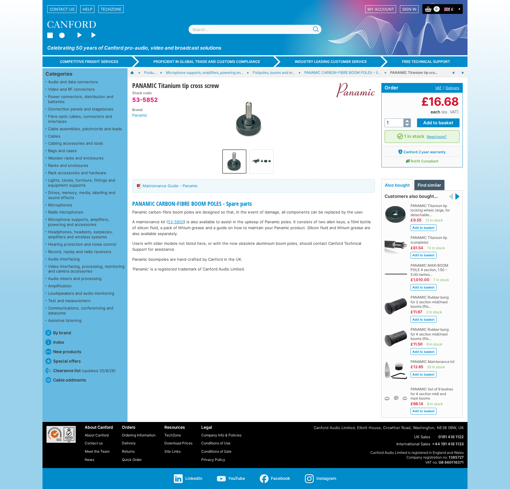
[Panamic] (353, 90)
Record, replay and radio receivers (79, 251)
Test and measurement (69, 300)
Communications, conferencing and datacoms (80, 310)
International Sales (413, 443)
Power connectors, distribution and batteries (80, 99)
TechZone (111, 9)
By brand (62, 332)
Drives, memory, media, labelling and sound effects (81, 195)
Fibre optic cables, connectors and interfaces (80, 119)
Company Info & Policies (221, 435)
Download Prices (178, 443)
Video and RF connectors (71, 89)
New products (67, 351)
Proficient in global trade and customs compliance (206, 61)
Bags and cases (62, 150)
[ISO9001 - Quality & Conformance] (61, 434)
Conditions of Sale (216, 451)
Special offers (67, 361)
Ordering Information (139, 435)
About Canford (97, 435)
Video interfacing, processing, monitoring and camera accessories (86, 269)
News (89, 459)
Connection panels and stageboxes (80, 109)
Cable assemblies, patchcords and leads (85, 128)
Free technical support (426, 61)
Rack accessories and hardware (77, 172)
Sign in (409, 9)
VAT (438, 88)
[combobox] (255, 29)
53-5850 (176, 221)
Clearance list (84, 370)
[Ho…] (135, 73)
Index (58, 342)
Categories (58, 74)
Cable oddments (69, 379)
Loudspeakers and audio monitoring (81, 293)
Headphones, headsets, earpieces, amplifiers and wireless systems (80, 234)
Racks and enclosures (68, 165)
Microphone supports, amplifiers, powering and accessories (78, 222)
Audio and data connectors (73, 81)
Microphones (60, 205)
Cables (54, 136)
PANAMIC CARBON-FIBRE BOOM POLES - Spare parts (192, 204)
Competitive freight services (89, 61)
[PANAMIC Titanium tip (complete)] (453, 73)
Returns (128, 451)
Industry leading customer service (331, 61)
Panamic (139, 115)
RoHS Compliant (425, 161)
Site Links (172, 451)
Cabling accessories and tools (75, 143)
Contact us (62, 9)
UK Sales (422, 436)
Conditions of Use (216, 443)
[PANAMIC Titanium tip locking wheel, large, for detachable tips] (463, 73)
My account (380, 9)
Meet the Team (97, 451)
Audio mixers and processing (75, 278)
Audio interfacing (64, 259)
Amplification (60, 285)
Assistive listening (64, 320)
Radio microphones (65, 212)
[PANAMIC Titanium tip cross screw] (248, 118)
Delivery (453, 88)
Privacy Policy (213, 459)
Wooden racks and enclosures (76, 158)
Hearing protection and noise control (82, 244)
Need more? (437, 136)
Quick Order (132, 459)
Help (87, 9)
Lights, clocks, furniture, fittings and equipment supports (81, 183)
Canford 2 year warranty (424, 152)
